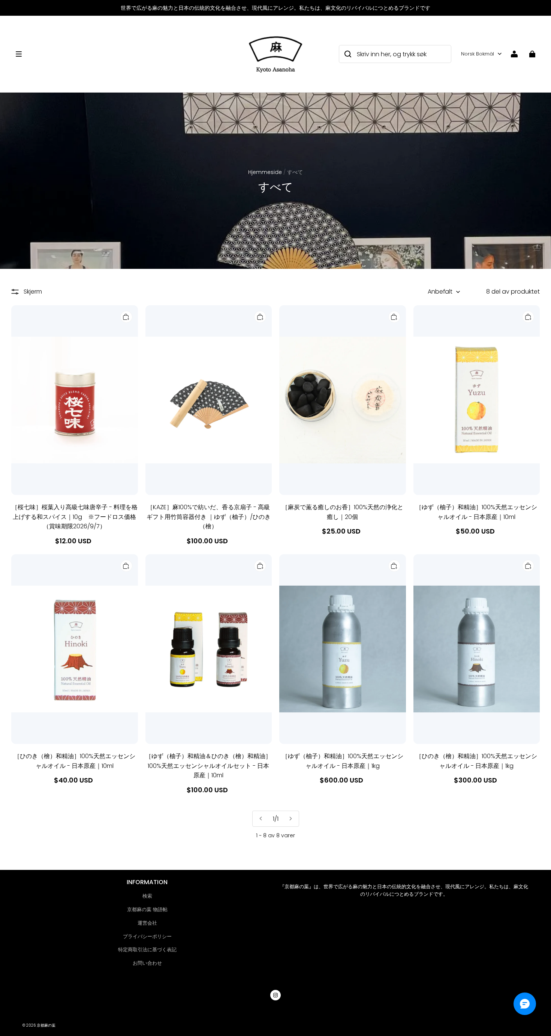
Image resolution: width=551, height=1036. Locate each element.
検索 (147, 896)
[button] (127, 53)
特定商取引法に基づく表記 (147, 949)
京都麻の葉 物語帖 (147, 909)
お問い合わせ (147, 963)
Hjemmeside (265, 172)
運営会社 (147, 923)
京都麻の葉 (46, 1025)
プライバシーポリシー (147, 936)
